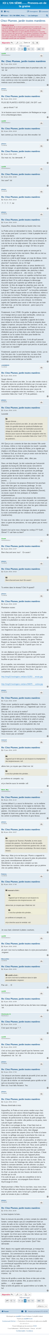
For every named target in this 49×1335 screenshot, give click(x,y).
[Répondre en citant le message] (41, 55)
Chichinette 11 (6, 1014)
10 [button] (29, 49)
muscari (4, 740)
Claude (3, 538)
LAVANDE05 (5, 365)
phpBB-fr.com (28, 1318)
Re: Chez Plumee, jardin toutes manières (23, 61)
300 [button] (38, 49)
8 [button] (22, 49)
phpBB (18, 1316)
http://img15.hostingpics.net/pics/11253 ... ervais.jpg (22, 677)
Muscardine (5, 959)
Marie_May (5, 789)
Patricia (4, 874)
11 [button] (32, 49)
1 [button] (14, 49)
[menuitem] (6, 11)
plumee (3, 88)
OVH (35, 1326)
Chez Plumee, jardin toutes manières (23, 20)
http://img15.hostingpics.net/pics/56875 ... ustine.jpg (22, 684)
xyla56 (3, 53)
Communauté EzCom (9, 1321)
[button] (7, 49)
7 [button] (19, 49)
